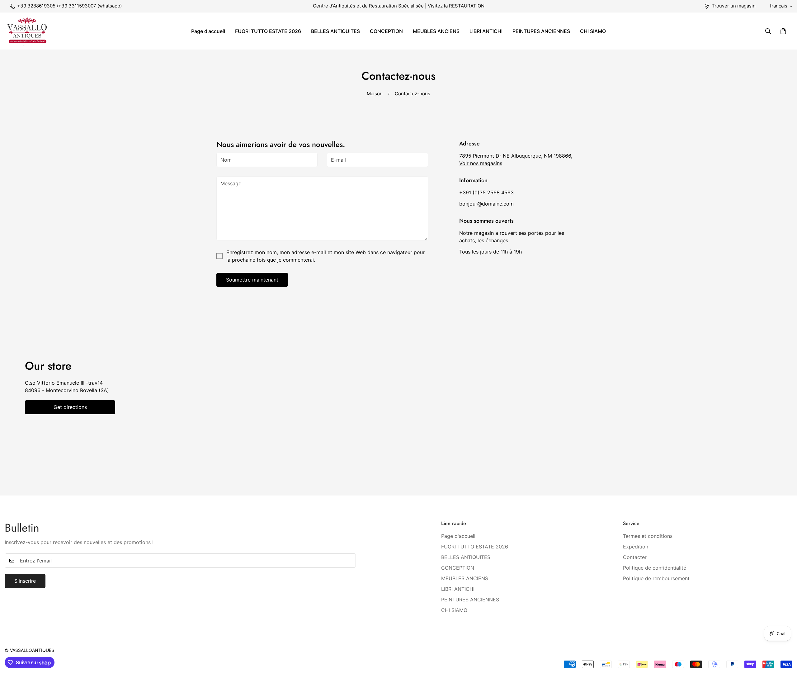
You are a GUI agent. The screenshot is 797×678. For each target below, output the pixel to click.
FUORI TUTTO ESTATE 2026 (268, 31)
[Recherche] (768, 31)
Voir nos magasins (480, 163)
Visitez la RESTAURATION (456, 6)
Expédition (635, 546)
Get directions (70, 407)
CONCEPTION (386, 31)
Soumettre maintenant (252, 280)
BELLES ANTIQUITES (335, 31)
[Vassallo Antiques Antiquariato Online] (27, 31)
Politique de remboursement (656, 578)
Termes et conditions (647, 536)
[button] (783, 31)
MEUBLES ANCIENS (436, 31)
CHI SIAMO (593, 31)
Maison (375, 94)
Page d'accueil (208, 31)
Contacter (635, 557)
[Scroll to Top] (785, 644)
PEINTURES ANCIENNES (541, 31)
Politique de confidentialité (654, 567)
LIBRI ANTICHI (485, 31)
